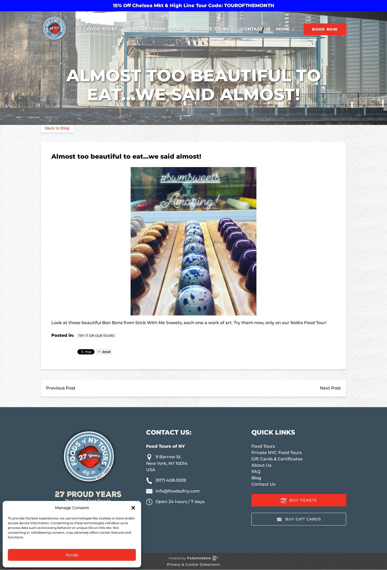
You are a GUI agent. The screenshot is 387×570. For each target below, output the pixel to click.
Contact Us (255, 29)
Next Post (330, 388)
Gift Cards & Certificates (276, 458)
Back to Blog (57, 128)
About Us (261, 465)
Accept (72, 555)
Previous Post (61, 388)
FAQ (255, 471)
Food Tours (263, 446)
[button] (133, 507)
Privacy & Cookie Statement (193, 564)
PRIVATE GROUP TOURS (156, 29)
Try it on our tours (96, 336)
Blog (256, 477)
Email (106, 351)
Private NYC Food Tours (276, 452)
